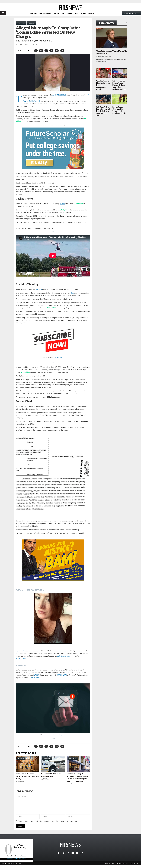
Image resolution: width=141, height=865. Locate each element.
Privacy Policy (134, 863)
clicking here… (61, 735)
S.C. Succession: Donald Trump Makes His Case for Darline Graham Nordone (119, 85)
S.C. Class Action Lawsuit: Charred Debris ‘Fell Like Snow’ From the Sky (103, 111)
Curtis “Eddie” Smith (31, 101)
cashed (62, 203)
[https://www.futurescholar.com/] (53, 168)
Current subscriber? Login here (16, 859)
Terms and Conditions (122, 863)
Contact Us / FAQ (109, 863)
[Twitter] (64, 853)
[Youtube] (74, 853)
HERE (36, 675)
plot (87, 94)
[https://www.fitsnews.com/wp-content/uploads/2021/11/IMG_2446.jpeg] (53, 618)
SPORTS (69, 13)
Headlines (31, 23)
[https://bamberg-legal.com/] (53, 580)
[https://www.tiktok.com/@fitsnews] (82, 853)
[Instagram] (69, 853)
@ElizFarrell (21, 658)
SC (63, 13)
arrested (39, 289)
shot (72, 293)
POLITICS (56, 13)
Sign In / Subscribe (132, 13)
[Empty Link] (125, 23)
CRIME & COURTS (45, 13)
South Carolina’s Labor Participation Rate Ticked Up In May (27, 776)
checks (21, 210)
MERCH (83, 13)
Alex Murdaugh (59, 94)
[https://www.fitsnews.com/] (70, 7)
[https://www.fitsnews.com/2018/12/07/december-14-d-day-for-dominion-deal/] (53, 764)
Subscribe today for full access (16, 856)
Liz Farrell (21, 44)
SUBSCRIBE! (59, 358)
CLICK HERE (62, 675)
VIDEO (76, 13)
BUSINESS (33, 13)
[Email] (78, 853)
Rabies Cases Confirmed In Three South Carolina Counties (119, 110)
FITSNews (21, 781)
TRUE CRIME (21, 23)
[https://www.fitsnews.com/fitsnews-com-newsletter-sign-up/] (53, 708)
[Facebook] (60, 853)
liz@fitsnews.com (64, 656)
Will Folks (72, 784)
